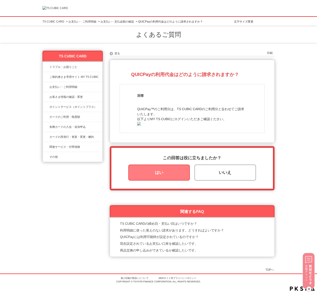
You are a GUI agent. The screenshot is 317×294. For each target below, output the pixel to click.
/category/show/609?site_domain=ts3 (46, 137)
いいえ (225, 172)
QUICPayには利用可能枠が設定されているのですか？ (159, 237)
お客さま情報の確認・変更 (66, 97)
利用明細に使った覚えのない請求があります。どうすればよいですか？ (172, 230)
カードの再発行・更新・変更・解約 (71, 137)
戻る (117, 53)
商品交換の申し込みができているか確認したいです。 (159, 250)
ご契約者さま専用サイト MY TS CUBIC (74, 77)
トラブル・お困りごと (63, 67)
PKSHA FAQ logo (302, 289)
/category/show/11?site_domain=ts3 (46, 67)
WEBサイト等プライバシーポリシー (177, 278)
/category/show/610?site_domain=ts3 (46, 147)
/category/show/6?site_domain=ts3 (46, 127)
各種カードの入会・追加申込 (67, 127)
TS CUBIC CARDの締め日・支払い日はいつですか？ (158, 223)
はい (159, 172)
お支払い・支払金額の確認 (117, 21)
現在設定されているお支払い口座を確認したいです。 (159, 243)
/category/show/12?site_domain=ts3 (46, 107)
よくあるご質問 (158, 34)
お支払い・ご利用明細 (82, 21)
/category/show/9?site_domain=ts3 (46, 97)
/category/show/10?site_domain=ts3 (46, 77)
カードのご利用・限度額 (64, 117)
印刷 (270, 53)
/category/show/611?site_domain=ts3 (46, 157)
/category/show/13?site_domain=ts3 (46, 87)
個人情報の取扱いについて (135, 278)
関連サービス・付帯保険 (64, 147)
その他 (53, 157)
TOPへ (269, 269)
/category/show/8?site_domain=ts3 (46, 117)
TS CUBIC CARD (53, 21)
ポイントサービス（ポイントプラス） (73, 107)
